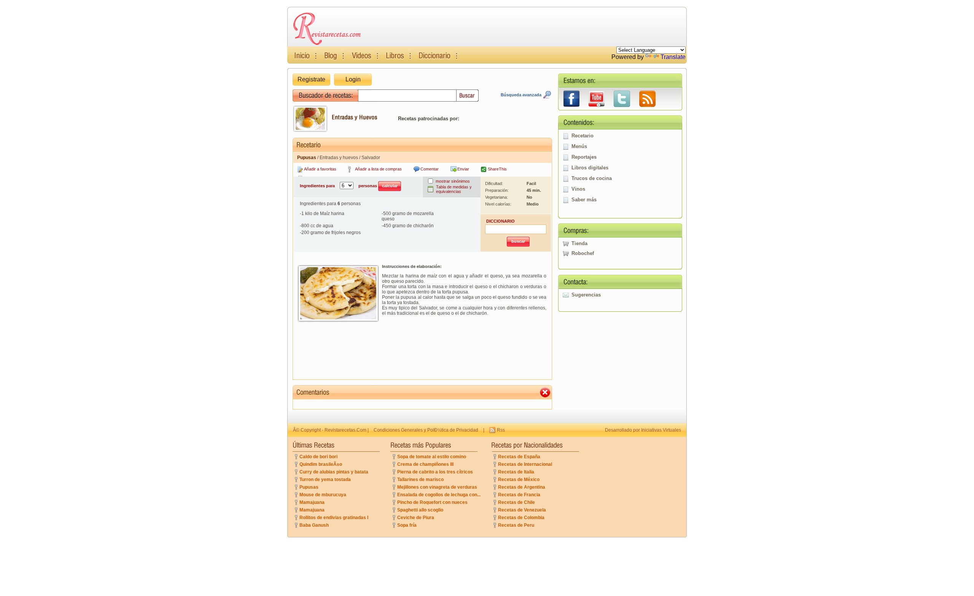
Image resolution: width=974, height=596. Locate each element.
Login (353, 79)
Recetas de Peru (516, 525)
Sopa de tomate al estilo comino (431, 456)
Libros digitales (589, 168)
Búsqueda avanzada (521, 94)
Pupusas (308, 487)
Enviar (463, 169)
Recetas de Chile (516, 502)
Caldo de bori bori (318, 456)
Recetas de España (519, 456)
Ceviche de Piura (415, 517)
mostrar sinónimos (453, 181)
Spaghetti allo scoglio (420, 510)
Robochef (582, 253)
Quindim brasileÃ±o (320, 464)
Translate (673, 57)
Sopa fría (407, 525)
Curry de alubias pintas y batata (333, 472)
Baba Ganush (314, 525)
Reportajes (584, 157)
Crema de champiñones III (425, 464)
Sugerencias (586, 295)
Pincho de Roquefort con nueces (432, 502)
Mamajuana (312, 502)
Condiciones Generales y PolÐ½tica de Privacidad (426, 430)
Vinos (578, 189)
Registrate (311, 79)
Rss (501, 430)
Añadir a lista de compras (378, 169)
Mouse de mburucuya (322, 494)
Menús (579, 146)
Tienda (579, 243)
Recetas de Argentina (521, 487)
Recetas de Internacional (525, 464)
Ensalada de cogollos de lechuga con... (439, 494)
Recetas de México (519, 479)
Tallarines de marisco (420, 479)
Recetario (582, 136)
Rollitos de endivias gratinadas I (333, 517)
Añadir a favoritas (320, 169)
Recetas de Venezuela (522, 510)
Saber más (584, 199)
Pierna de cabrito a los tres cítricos (435, 472)
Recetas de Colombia (521, 517)
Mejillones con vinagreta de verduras (437, 487)
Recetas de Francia (519, 494)
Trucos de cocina (591, 178)
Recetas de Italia (516, 472)
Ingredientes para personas (339, 185)
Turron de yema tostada (325, 479)
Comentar (429, 169)
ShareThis (497, 169)
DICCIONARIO (500, 221)
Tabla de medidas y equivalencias (454, 189)
